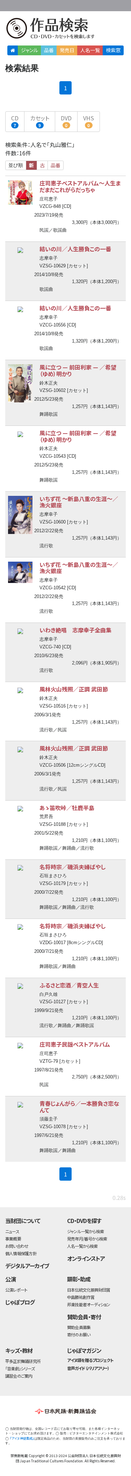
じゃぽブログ (20, 1302)
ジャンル (29, 50)
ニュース (12, 1231)
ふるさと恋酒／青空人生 (69, 985)
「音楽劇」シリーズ (20, 1368)
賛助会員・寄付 (84, 1317)
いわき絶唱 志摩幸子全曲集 (75, 630)
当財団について (22, 1220)
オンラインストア (86, 1258)
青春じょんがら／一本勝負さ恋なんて (79, 1106)
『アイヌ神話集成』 (22, 1438)
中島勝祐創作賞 (81, 1297)
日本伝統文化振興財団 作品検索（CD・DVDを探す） (65, 29)
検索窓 (113, 50)
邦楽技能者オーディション (88, 1304)
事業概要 (82, 4)
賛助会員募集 (78, 1327)
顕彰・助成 (78, 1279)
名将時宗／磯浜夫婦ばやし (72, 867)
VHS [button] (88, 121)
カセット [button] (39, 121)
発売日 (67, 50)
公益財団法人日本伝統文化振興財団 (9, 5)
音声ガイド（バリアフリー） (88, 1368)
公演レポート (16, 1290)
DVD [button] (66, 121)
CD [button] (15, 121)
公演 (10, 1279)
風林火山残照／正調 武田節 (73, 689)
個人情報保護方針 (21, 1253)
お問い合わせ (110, 4)
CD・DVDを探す (84, 1220)
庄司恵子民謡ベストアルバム (74, 1044)
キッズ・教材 (18, 1350)
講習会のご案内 (18, 1376)
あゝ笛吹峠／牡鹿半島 (66, 807)
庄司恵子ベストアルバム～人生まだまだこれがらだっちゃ (80, 186)
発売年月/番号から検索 (87, 1239)
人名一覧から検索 (82, 1246)
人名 (90, 50)
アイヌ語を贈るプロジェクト (90, 1360)
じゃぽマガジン (84, 1350)
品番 (49, 50)
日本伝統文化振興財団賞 (88, 1290)
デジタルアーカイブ (27, 1265)
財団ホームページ (60, 4)
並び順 (15, 165)
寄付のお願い (78, 1334)
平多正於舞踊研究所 (23, 1361)
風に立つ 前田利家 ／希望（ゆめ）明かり (77, 370)
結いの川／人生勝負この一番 (75, 249)
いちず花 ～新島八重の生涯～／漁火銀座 (78, 501)
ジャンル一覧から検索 (85, 1231)
